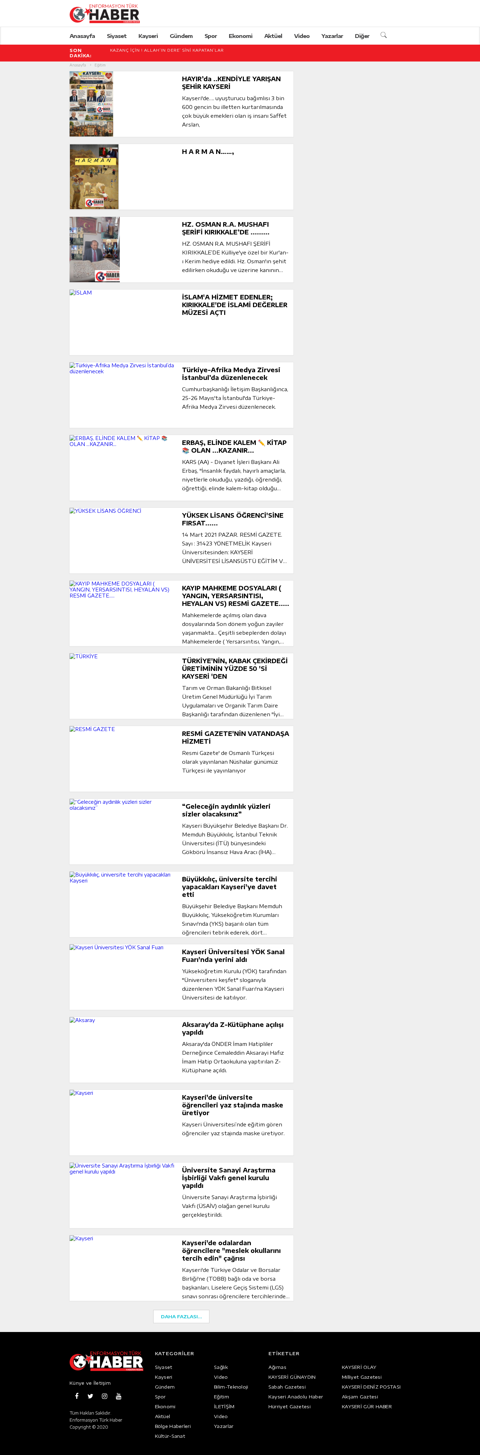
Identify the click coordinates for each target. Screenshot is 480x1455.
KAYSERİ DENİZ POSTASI (371, 1387)
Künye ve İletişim (90, 1383)
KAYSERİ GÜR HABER (367, 1406)
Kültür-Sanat (170, 1436)
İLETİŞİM (224, 1406)
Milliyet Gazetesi (362, 1377)
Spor (211, 36)
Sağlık (221, 1367)
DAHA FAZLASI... (181, 1316)
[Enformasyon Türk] (112, 13)
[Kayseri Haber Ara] (385, 36)
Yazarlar (332, 36)
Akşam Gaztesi (360, 1396)
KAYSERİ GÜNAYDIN (292, 1377)
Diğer (362, 36)
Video (302, 36)
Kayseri (148, 36)
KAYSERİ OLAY (359, 1367)
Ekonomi (240, 36)
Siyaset (117, 36)
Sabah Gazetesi (287, 1387)
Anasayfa (82, 36)
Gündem (181, 36)
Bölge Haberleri (173, 1426)
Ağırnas (277, 1367)
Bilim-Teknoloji (231, 1387)
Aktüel (273, 36)
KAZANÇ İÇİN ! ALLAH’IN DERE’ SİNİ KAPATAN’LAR (167, 50)
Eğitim (221, 1396)
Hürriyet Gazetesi (289, 1406)
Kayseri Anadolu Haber (295, 1396)
